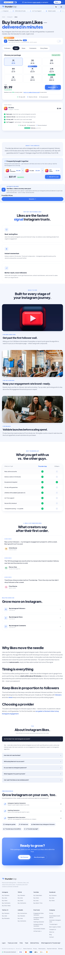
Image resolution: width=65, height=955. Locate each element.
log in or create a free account (32, 92)
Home (3, 17)
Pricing (51, 913)
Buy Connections (22, 913)
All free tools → (38, 931)
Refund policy (42, 948)
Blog (50, 934)
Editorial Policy (34, 943)
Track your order (12, 943)
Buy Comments (6, 903)
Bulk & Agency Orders (55, 927)
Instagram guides (10, 824)
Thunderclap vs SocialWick (13, 829)
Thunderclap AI (53, 924)
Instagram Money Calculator (38, 925)
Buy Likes (4, 898)
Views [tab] (23, 48)
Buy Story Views (6, 905)
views (10, 697)
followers (58, 695)
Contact (51, 937)
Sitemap (60, 948)
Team (26, 943)
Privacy (35, 948)
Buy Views (4, 900)
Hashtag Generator (39, 922)
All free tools (24, 824)
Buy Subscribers (38, 895)
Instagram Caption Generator (39, 918)
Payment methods (52, 948)
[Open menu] (61, 7)
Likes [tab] (16, 48)
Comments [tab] (32, 48)
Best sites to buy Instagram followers (44, 824)
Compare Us (52, 929)
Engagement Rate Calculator (39, 914)
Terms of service (27, 948)
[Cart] (56, 7)
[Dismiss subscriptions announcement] (63, 2)
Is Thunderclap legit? (32, 829)
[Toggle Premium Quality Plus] (59, 41)
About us (51, 932)
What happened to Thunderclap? (50, 943)
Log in (4, 943)
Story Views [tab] (44, 48)
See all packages (39, 857)
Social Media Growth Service (54, 916)
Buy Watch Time (38, 903)
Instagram (10, 17)
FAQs (21, 943)
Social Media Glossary (39, 928)
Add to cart (52, 87)
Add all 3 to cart (54, 176)
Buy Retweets (5, 918)
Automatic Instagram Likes (55, 921)
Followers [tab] (7, 48)
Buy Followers (5, 895)
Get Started (24, 857)
